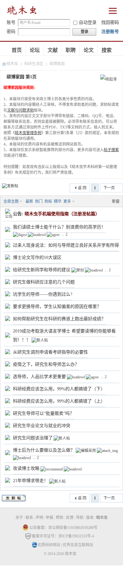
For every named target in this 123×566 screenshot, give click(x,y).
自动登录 (88, 22)
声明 (39, 517)
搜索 (107, 50)
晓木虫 (22, 11)
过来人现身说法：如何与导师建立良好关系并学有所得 (66, 245)
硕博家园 (57, 64)
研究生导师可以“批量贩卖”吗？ (43, 413)
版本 (90, 517)
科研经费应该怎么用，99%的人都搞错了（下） (59, 389)
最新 (29, 201)
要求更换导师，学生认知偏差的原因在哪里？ (57, 306)
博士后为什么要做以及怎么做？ (44, 450)
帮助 (59, 517)
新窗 (116, 201)
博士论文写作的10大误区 (37, 257)
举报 (49, 517)
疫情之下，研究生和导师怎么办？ (46, 364)
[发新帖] (10, 186)
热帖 (48, 201)
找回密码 (110, 22)
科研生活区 (33, 64)
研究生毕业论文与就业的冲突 (41, 425)
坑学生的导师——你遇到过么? (42, 294)
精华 (58, 201)
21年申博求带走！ (30, 480)
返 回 (82, 188)
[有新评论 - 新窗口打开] (7, 230)
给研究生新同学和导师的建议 (41, 269)
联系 (29, 517)
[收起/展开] (108, 79)
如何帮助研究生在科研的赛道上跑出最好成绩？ (59, 318)
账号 (11, 22)
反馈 (69, 517)
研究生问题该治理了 (33, 438)
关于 (19, 517)
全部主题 (11, 201)
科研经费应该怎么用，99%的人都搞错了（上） (59, 401)
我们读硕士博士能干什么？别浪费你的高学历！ (59, 227)
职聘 (71, 50)
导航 (80, 517)
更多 (67, 201)
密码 (11, 31)
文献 (53, 50)
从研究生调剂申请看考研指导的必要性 (50, 352)
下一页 (109, 188)
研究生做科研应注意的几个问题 (44, 282)
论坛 (35, 50)
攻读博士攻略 (26, 468)
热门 (39, 201)
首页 (17, 50)
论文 (89, 50)
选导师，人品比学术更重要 (39, 376)
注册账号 (110, 31)
